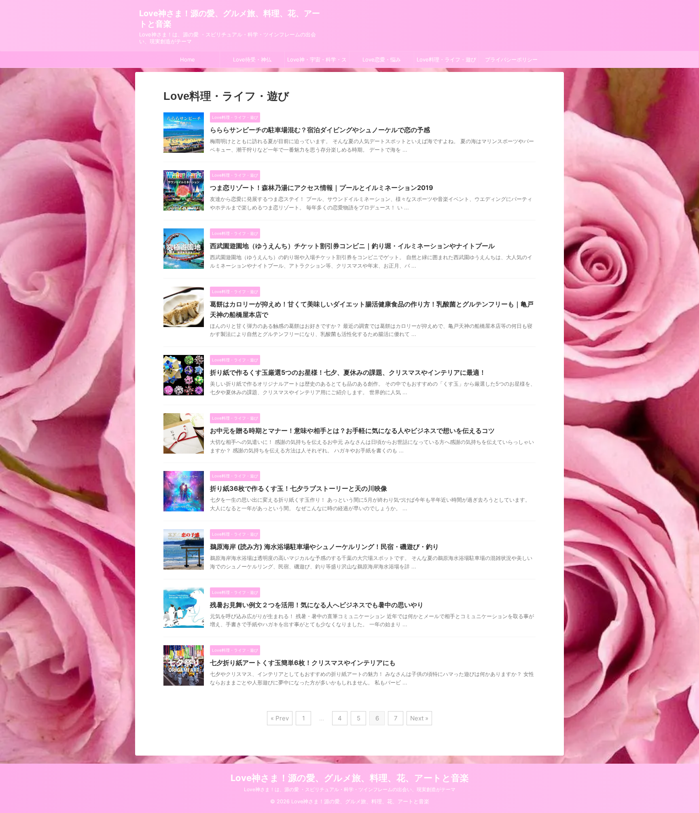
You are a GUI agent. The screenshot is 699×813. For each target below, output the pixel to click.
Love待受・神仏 (252, 59)
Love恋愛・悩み (381, 59)
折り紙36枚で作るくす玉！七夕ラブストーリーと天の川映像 (298, 488)
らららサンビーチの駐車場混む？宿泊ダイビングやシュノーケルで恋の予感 (320, 130)
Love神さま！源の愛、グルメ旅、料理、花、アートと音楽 (350, 778)
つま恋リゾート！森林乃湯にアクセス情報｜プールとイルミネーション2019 (321, 188)
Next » (419, 718)
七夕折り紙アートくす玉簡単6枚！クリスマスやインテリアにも (303, 663)
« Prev (280, 718)
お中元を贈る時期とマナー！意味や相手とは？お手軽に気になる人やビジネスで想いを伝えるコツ (352, 431)
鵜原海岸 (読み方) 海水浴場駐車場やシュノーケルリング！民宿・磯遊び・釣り (324, 547)
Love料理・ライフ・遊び (446, 59)
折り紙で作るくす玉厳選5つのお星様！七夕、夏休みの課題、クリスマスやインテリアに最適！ (348, 372)
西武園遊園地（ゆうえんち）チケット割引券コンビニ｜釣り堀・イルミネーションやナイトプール (352, 246)
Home (187, 59)
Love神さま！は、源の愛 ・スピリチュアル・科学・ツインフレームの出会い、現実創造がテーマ (349, 789)
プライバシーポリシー (511, 59)
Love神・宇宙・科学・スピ (317, 62)
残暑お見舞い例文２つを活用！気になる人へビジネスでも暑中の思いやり (317, 605)
